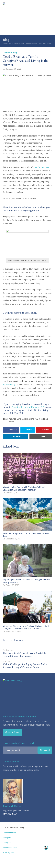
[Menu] (50, 17)
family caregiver (42, 167)
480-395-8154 (10, 813)
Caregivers (7, 843)
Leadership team (9, 833)
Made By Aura (8, 853)
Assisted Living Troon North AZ (23, 419)
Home (5, 43)
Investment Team (10, 848)
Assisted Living (10, 52)
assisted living (9, 384)
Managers (7, 838)
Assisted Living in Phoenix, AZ (28, 407)
